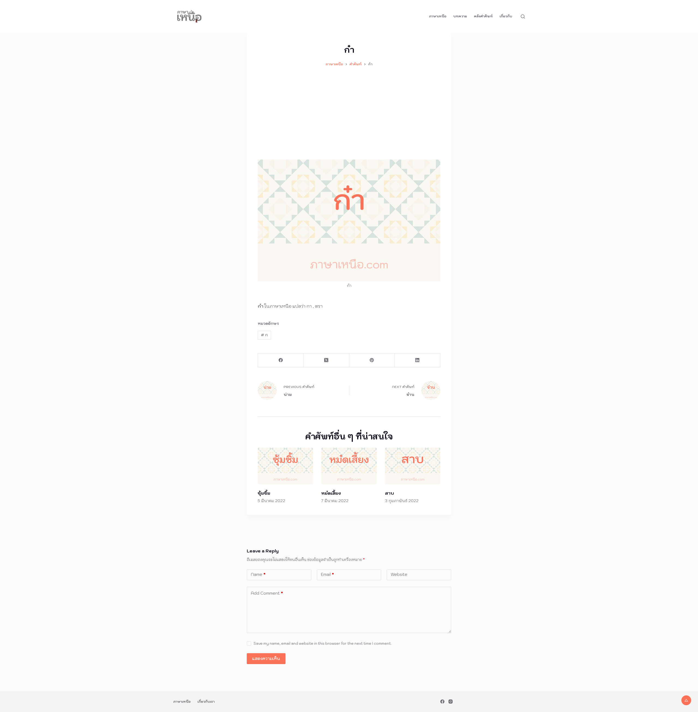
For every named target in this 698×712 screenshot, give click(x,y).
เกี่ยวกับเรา (206, 701)
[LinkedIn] (417, 360)
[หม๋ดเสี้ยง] (349, 466)
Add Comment (267, 593)
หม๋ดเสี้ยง (331, 493)
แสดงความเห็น (266, 658)
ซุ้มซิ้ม (264, 493)
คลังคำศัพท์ (483, 16)
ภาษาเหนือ (437, 16)
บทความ (460, 16)
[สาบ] (412, 466)
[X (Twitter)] (326, 360)
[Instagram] (451, 701)
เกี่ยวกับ (506, 16)
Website (399, 574)
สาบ (389, 493)
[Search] (523, 16)
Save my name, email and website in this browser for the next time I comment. (323, 643)
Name (258, 574)
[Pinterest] (372, 360)
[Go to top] (686, 700)
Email (327, 574)
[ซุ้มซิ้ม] (285, 466)
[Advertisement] (349, 110)
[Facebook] (280, 360)
